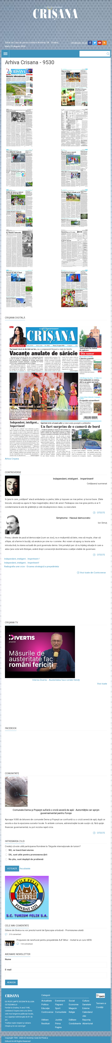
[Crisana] (56, 14)
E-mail (8, 969)
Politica (44, 1004)
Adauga (11, 982)
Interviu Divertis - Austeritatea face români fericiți (56, 680)
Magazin (73, 1008)
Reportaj (86, 1019)
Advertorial (87, 1023)
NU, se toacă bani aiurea (21, 850)
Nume (8, 959)
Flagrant (59, 1004)
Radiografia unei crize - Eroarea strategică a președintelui (31, 566)
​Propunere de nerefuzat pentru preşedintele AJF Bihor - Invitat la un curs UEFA (54, 940)
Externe (86, 1008)
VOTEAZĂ (12, 868)
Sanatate (86, 1004)
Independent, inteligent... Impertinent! (73, 478)
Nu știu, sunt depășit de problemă (26, 859)
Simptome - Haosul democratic (73, 517)
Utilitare (45, 1019)
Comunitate (12, 773)
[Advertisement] (27, 597)
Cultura (85, 1000)
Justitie (58, 1019)
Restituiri (45, 1023)
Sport (57, 1008)
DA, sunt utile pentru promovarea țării (28, 854)
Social (72, 1000)
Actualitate (46, 1000)
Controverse (13, 472)
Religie (72, 1012)
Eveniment (60, 1000)
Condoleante (75, 1023)
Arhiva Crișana (12, 458)
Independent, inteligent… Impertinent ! (22, 559)
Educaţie (45, 1008)
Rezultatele (25, 868)
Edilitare (72, 1019)
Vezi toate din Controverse (93, 572)
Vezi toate (102, 683)
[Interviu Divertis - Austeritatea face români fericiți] (56, 652)
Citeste (101, 512)
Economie (73, 1004)
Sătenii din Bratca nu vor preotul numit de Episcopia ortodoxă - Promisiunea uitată (44, 930)
